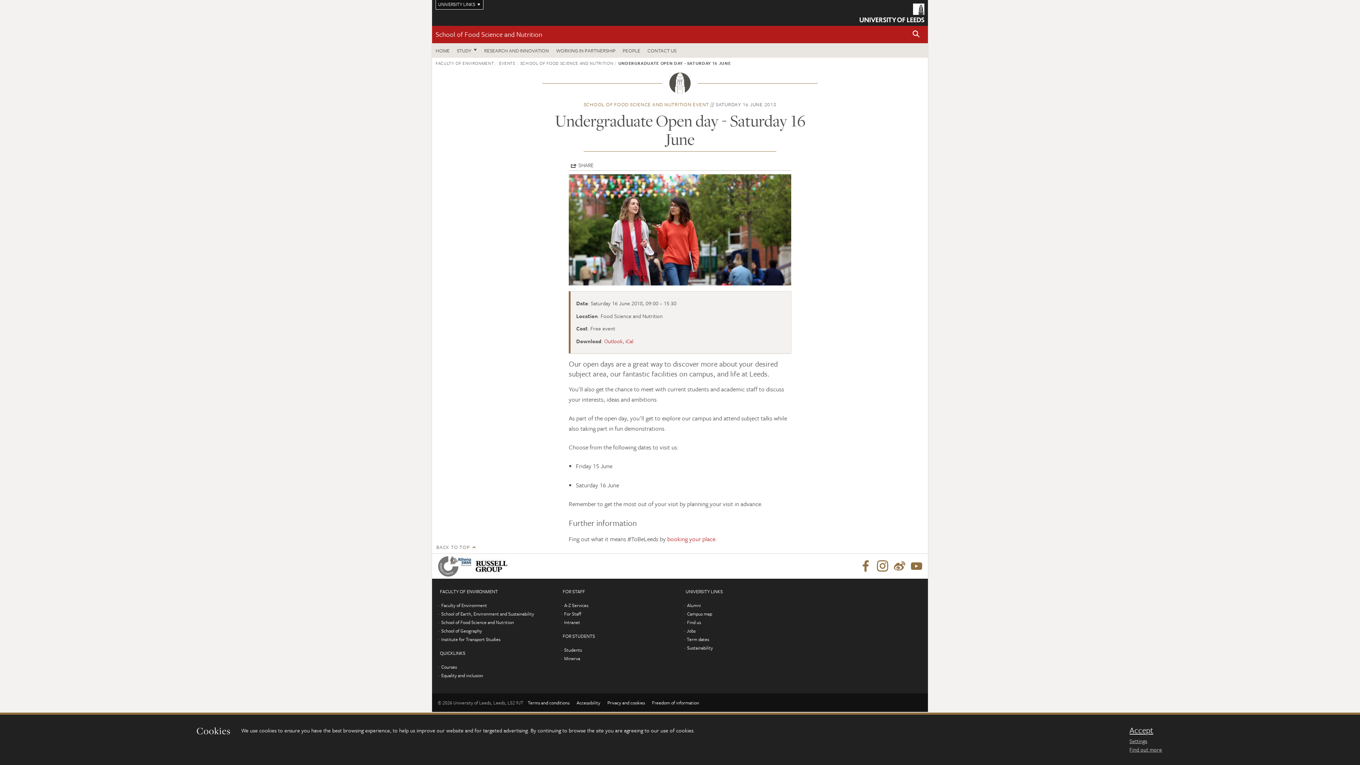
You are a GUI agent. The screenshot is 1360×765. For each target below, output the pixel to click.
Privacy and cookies (626, 702)
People (631, 50)
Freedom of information (675, 702)
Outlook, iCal (618, 341)
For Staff (572, 613)
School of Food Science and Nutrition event (646, 104)
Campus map (699, 613)
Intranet (572, 622)
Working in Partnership (586, 50)
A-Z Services (576, 605)
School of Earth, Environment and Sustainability (487, 613)
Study (464, 50)
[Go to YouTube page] (916, 566)
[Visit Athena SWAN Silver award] (456, 566)
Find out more (1145, 749)
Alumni (694, 605)
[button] (916, 34)
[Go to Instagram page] (882, 566)
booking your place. (692, 538)
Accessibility (588, 702)
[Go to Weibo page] (899, 566)
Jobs (691, 630)
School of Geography (461, 630)
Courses (449, 666)
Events (507, 63)
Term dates (698, 639)
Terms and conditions (549, 702)
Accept (1141, 730)
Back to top (453, 547)
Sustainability (700, 647)
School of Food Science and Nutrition (489, 34)
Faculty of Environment (465, 63)
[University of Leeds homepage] (892, 13)
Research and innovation (516, 50)
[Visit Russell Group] (493, 566)
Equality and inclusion (462, 675)
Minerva (572, 658)
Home (443, 50)
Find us (694, 622)
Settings (1138, 741)
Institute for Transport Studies (470, 639)
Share (586, 165)
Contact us (661, 50)
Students (573, 649)
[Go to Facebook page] (865, 566)
